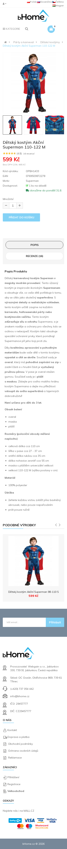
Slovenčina (46, 1)
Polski (33, 1)
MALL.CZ (29, 810)
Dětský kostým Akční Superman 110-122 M (29, 45)
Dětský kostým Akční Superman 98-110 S (33, 592)
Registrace (13, 784)
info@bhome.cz (19, 696)
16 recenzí (28, 154)
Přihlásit (55, 622)
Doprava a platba (18, 737)
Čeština (59, 1)
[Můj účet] (5, 3)
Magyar (59, 5)
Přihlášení (13, 777)
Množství (8, 199)
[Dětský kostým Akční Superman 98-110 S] (33, 560)
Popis (35, 245)
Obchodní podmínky (20, 743)
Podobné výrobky (19, 525)
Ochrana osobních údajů (23, 750)
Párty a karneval (23, 42)
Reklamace (15, 757)
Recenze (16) (34, 256)
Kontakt (12, 730)
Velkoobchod (15, 791)
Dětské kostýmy (50, 42)
